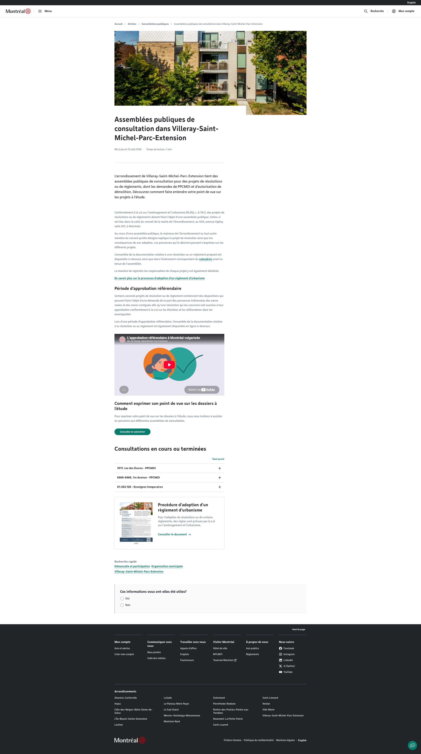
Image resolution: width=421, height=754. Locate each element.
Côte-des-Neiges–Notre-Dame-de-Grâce (133, 711)
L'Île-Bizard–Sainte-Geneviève (130, 719)
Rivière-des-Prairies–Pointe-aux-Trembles (231, 711)
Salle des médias (156, 658)
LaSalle (168, 697)
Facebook (289, 648)
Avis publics (252, 648)
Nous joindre (154, 652)
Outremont (219, 697)
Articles (132, 24)
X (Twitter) (289, 666)
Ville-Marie (268, 709)
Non (127, 605)
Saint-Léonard (270, 697)
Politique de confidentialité (259, 740)
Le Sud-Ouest (171, 709)
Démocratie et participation (132, 566)
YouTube (288, 672)
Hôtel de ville (220, 648)
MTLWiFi (218, 654)
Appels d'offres (188, 648)
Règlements (252, 654)
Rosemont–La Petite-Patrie (228, 719)
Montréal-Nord (172, 721)
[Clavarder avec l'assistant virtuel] (412, 745)
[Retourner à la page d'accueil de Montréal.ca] (18, 11)
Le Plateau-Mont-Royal (176, 703)
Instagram (289, 654)
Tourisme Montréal (223, 660)
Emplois (184, 654)
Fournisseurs (187, 660)
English (411, 2)
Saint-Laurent (220, 724)
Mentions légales (285, 740)
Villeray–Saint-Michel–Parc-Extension (138, 571)
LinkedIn (288, 660)
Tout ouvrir (218, 459)
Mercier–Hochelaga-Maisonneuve (182, 715)
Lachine (118, 724)
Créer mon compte (124, 654)
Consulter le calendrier (132, 431)
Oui (127, 598)
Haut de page (298, 629)
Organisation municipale (167, 566)
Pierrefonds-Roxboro (224, 703)
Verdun (266, 703)
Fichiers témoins (232, 740)
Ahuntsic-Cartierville (125, 697)
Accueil (118, 24)
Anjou (117, 703)
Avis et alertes (122, 648)
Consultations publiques (155, 24)
